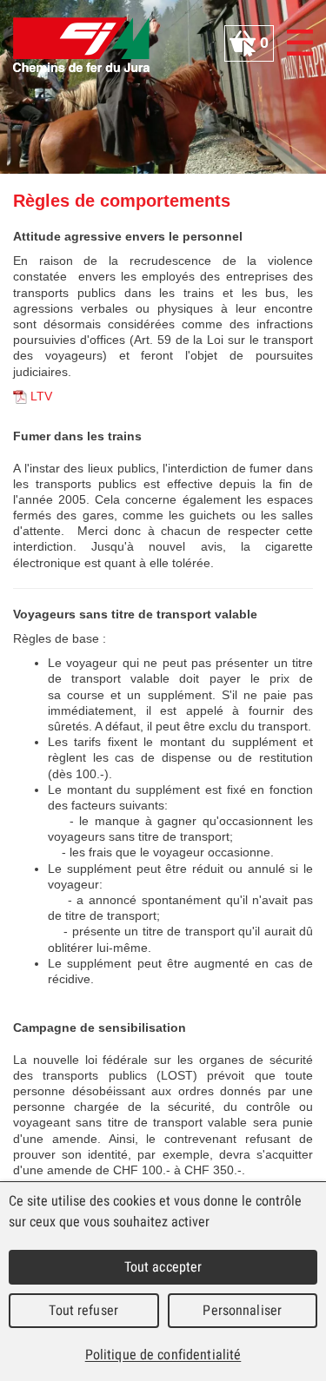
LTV (41, 396)
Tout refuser (83, 1310)
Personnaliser (242, 1310)
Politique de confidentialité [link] (163, 1354)
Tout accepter (163, 1267)
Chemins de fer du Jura (81, 44)
